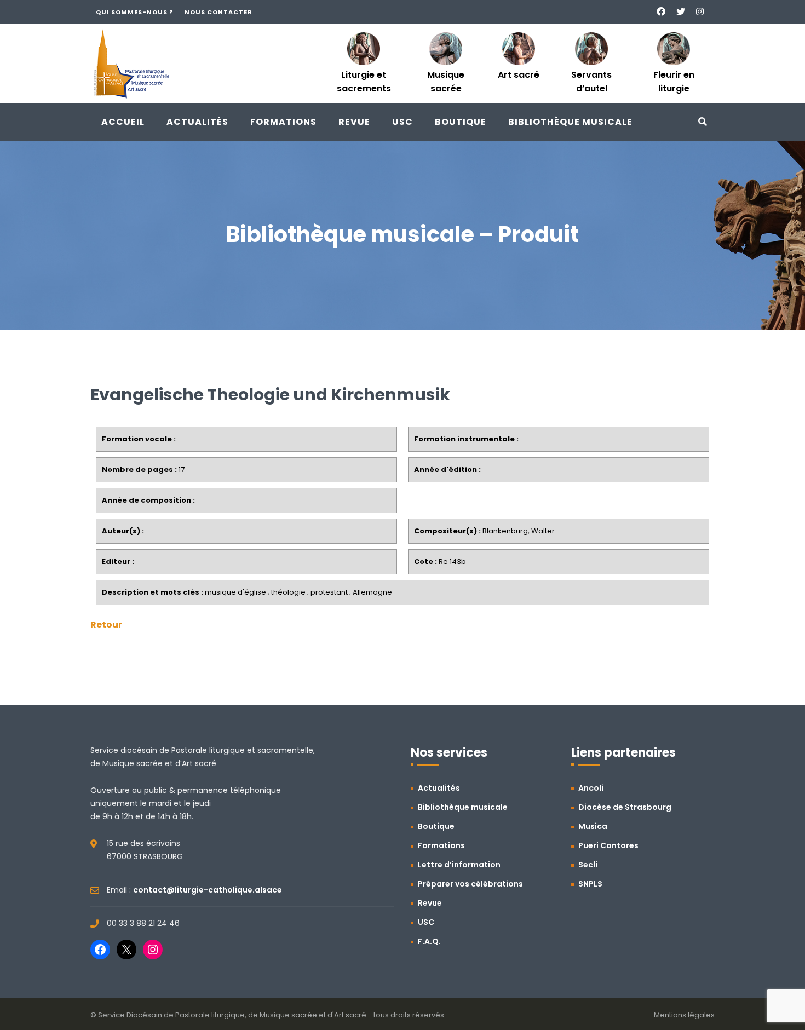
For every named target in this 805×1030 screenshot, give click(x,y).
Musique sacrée (445, 81)
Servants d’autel (591, 81)
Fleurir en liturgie (673, 81)
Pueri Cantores (608, 845)
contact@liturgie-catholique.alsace (207, 889)
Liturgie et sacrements (364, 81)
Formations (283, 122)
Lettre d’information (459, 864)
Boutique (460, 122)
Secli (587, 864)
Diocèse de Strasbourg (624, 807)
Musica (592, 826)
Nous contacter (218, 12)
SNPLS (590, 883)
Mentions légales (684, 1015)
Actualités (197, 122)
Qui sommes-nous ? (135, 12)
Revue (354, 122)
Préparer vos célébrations (470, 883)
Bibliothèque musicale (570, 122)
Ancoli (590, 787)
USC (402, 122)
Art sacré (518, 74)
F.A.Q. (429, 941)
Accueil (123, 122)
